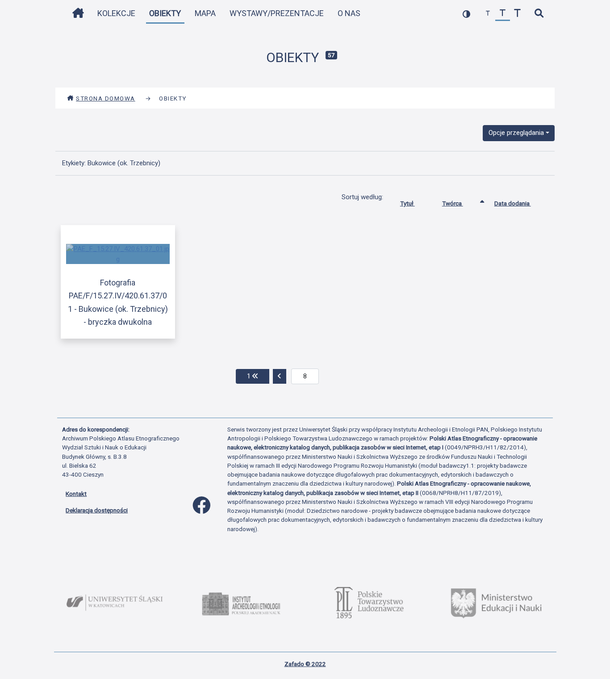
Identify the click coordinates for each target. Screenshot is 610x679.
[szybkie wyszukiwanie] (538, 13)
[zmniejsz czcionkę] (487, 13)
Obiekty (165, 13)
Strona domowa (105, 98)
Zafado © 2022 (305, 663)
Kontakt (76, 493)
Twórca (452, 203)
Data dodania (512, 203)
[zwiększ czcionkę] (517, 13)
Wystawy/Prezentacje (277, 13)
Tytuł (407, 203)
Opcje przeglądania (516, 133)
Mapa (205, 13)
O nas (349, 13)
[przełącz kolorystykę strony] (466, 13)
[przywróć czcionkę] (502, 13)
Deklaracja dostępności (97, 510)
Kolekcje (116, 13)
